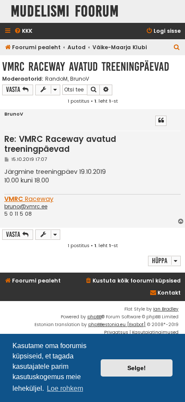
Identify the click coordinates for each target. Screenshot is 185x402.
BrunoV (79, 78)
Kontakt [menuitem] (169, 292)
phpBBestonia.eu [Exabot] (117, 324)
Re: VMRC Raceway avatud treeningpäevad (60, 144)
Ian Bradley (166, 309)
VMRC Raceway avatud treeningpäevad (85, 66)
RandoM (56, 78)
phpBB (94, 317)
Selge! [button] (136, 367)
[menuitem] (23, 31)
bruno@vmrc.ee (25, 206)
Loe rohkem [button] (65, 388)
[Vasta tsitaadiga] (160, 121)
